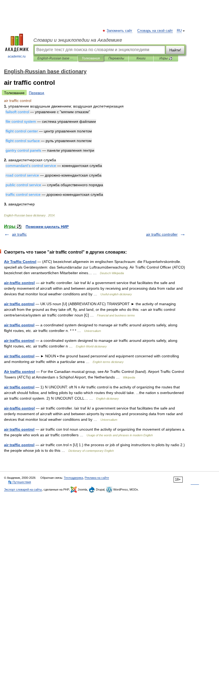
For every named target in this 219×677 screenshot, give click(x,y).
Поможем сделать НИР (47, 226)
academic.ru (17, 56)
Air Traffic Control (20, 261)
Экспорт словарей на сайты (23, 489)
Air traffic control (19, 371)
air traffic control (19, 304)
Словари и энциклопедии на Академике (77, 40)
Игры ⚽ (166, 58)
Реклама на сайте (97, 477)
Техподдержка (73, 477)
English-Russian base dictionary (55, 58)
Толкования (91, 58)
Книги (141, 58)
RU (179, 31)
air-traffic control (19, 283)
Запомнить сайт (119, 31)
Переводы (116, 58)
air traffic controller (162, 234)
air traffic (19, 234)
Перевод (36, 93)
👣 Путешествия (19, 482)
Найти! (175, 50)
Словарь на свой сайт (155, 31)
